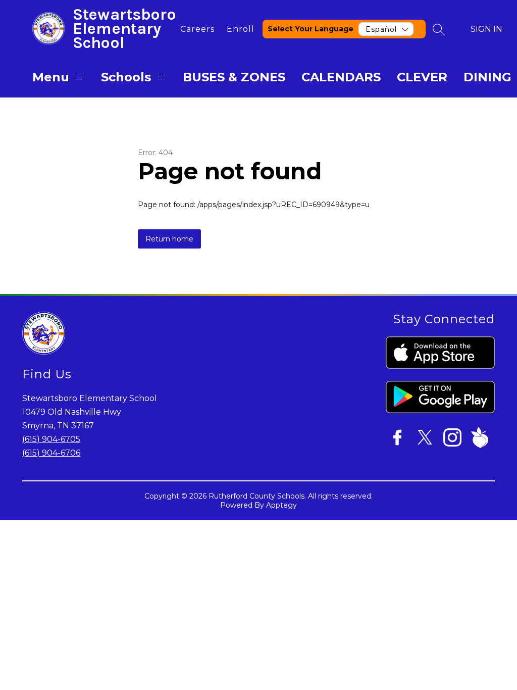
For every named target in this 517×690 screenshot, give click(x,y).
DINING (487, 77)
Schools (126, 77)
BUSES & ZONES (234, 77)
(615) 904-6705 (51, 439)
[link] (197, 29)
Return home (169, 238)
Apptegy (281, 505)
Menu (50, 77)
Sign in (486, 29)
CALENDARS (341, 77)
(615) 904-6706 (51, 453)
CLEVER (422, 77)
